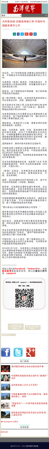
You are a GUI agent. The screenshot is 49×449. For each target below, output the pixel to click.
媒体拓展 (4, 432)
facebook (6, 335)
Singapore (29, 29)
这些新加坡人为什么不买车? (24, 385)
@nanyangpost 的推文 (9, 421)
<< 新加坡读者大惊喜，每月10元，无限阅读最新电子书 (15, 326)
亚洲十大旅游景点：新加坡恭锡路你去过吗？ (28, 2)
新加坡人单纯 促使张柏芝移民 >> (32, 327)
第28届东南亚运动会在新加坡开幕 (27, 366)
